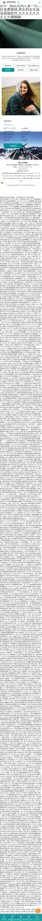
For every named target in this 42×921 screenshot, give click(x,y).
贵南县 (18, 909)
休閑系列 (8, 70)
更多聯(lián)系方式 (23, 171)
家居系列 (8, 65)
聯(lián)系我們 (23, 162)
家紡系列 (21, 70)
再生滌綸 (24, 140)
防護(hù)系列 (33, 70)
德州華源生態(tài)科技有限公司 (12, 173)
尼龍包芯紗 (24, 134)
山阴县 (23, 909)
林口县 (2, 913)
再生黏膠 (6, 140)
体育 (28, 911)
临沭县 (18, 911)
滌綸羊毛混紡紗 (9, 134)
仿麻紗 (23, 137)
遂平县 (33, 911)
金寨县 (7, 911)
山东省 (2, 909)
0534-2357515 (23, 169)
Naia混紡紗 (24, 128)
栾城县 (28, 909)
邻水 (32, 913)
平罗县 (7, 913)
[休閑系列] (21, 96)
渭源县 (33, 909)
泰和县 (12, 909)
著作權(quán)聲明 (20, 178)
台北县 (18, 913)
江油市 (7, 909)
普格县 (12, 911)
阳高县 (28, 913)
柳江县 (23, 913)
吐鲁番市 (24, 911)
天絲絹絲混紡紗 (26, 131)
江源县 (2, 911)
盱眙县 (37, 913)
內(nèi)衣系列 (21, 65)
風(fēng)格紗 (8, 137)
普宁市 (12, 913)
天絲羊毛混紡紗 (9, 131)
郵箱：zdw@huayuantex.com (23, 167)
